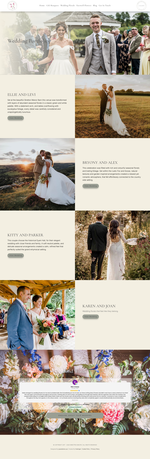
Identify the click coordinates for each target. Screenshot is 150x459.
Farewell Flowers (83, 6)
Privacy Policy (95, 449)
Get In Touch (105, 6)
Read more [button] (75, 400)
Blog (95, 6)
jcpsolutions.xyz (63, 449)
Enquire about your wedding (75, 415)
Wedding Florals (67, 6)
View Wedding (15, 118)
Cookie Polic (85, 449)
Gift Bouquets (52, 6)
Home (42, 6)
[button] (130, 392)
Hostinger (78, 449)
